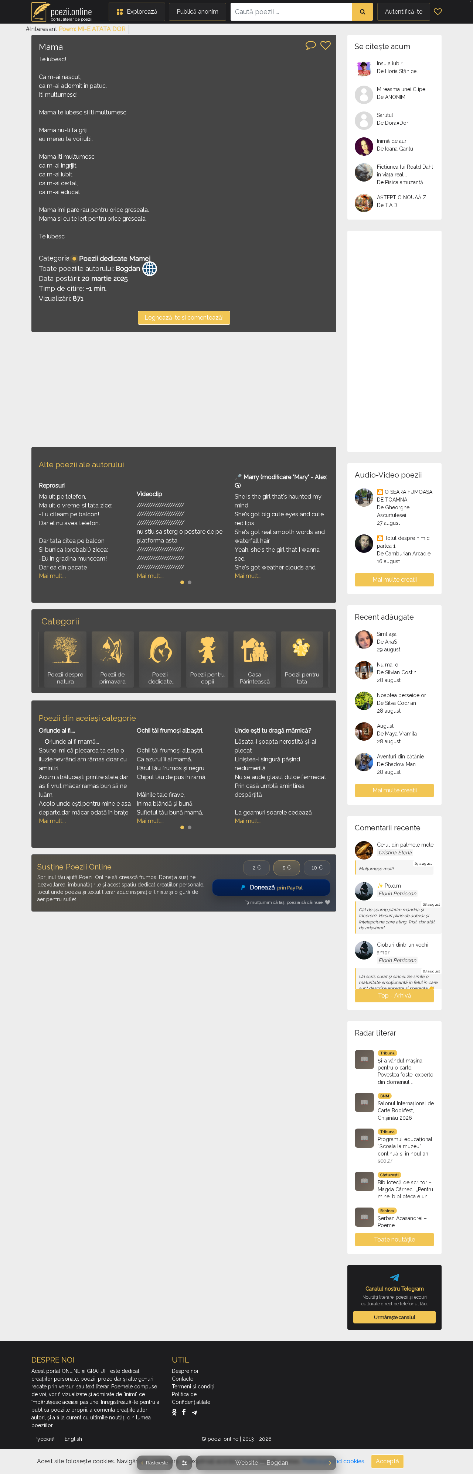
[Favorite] (438, 11)
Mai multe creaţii (394, 579)
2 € (256, 868)
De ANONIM (391, 97)
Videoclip (149, 493)
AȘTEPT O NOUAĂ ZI (402, 197)
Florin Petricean (397, 893)
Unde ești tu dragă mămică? (273, 730)
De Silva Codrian (396, 703)
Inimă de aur (391, 141)
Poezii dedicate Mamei (114, 258)
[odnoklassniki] (176, 1412)
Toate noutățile (394, 1239)
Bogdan (128, 268)
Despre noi (185, 1371)
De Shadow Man (396, 764)
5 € (287, 868)
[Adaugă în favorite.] (325, 45)
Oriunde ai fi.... (57, 730)
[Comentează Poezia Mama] (310, 44)
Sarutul (385, 115)
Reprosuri (52, 485)
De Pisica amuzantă (400, 182)
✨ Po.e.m (389, 886)
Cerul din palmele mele (405, 845)
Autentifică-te (403, 11)
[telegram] (194, 1412)
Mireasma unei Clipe (401, 89)
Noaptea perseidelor (401, 695)
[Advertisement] (183, 389)
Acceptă (387, 1461)
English (74, 1439)
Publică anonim (197, 11)
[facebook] (186, 1412)
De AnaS (387, 642)
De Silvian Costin (396, 672)
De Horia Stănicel (397, 71)
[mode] (184, 1463)
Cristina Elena (395, 852)
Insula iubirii (391, 63)
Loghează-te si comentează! (184, 317)
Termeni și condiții (193, 1386)
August (385, 726)
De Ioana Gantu (395, 149)
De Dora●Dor (392, 123)
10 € (317, 868)
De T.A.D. (387, 205)
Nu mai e (387, 665)
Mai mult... (52, 575)
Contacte (182, 1379)
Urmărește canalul (394, 1317)
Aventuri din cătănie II (402, 757)
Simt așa (387, 634)
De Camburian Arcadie (404, 554)
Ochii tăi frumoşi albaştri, (170, 730)
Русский (45, 1439)
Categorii (60, 621)
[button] (137, 12)
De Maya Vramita (397, 734)
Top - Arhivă (394, 995)
